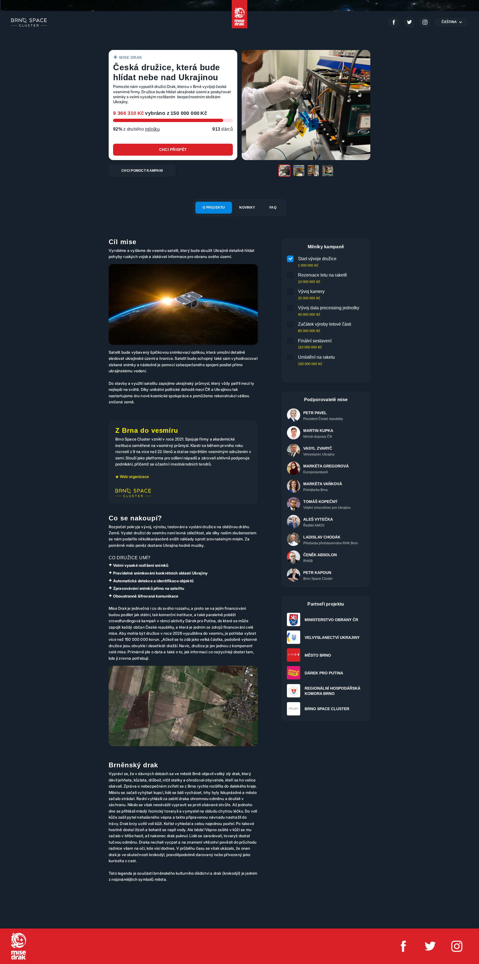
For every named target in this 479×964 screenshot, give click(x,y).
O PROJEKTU (214, 207)
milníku (152, 129)
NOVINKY (247, 207)
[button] (451, 22)
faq (272, 207)
